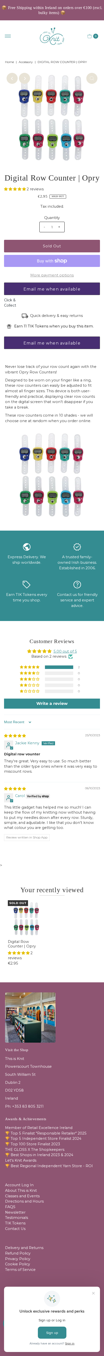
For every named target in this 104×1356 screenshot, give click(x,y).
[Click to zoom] (91, 78)
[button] (15, 189)
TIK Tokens (15, 1223)
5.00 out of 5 (65, 651)
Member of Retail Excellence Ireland (38, 1127)
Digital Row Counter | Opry (22, 943)
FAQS (10, 1207)
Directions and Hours (24, 1201)
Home (9, 62)
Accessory (26, 62)
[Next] (24, 78)
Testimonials (16, 1217)
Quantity (52, 217)
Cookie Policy (17, 1264)
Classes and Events (22, 1196)
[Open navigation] (8, 36)
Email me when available (52, 289)
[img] (15, 735)
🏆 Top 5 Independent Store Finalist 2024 (43, 1138)
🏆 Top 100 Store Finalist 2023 (32, 1144)
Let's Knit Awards (20, 1160)
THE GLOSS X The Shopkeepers (34, 1149)
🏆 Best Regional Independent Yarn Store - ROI (49, 1166)
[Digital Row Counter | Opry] (26, 918)
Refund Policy (18, 1253)
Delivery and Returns (24, 1248)
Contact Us (15, 1228)
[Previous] (12, 78)
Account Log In (19, 1185)
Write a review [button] (52, 703)
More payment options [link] (52, 275)
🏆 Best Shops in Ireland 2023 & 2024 (39, 1155)
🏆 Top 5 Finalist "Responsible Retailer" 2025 (46, 1133)
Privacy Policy (17, 1259)
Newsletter (15, 1212)
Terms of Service (20, 1269)
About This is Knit (21, 1190)
